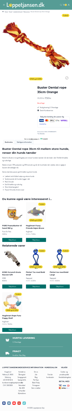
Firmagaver (36, 385)
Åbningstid (22, 374)
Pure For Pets (6, 232)
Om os (36, 372)
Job (36, 374)
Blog (36, 377)
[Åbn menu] (4, 4)
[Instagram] (9, 403)
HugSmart (29, 232)
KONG (4, 278)
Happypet (29, 278)
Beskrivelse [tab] (9, 142)
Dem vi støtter (35, 388)
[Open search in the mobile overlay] (61, 5)
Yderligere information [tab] (24, 142)
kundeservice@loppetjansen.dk (12, 383)
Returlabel (22, 385)
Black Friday (36, 383)
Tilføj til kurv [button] (12, 240)
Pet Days (36, 380)
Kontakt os (21, 372)
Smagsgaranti (22, 377)
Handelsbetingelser (65, 377)
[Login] (69, 5)
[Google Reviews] (19, 403)
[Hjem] (3, 12)
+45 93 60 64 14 (8, 380)
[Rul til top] (67, 409)
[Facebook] (4, 403)
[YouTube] (14, 403)
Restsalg (42, 133)
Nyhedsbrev (22, 393)
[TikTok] (24, 403)
